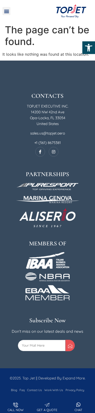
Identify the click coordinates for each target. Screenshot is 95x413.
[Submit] (70, 345)
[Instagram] (53, 152)
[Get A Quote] (47, 404)
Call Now (16, 410)
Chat (78, 410)
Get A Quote (47, 410)
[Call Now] (15, 404)
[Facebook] (40, 152)
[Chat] (78, 404)
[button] (88, 47)
